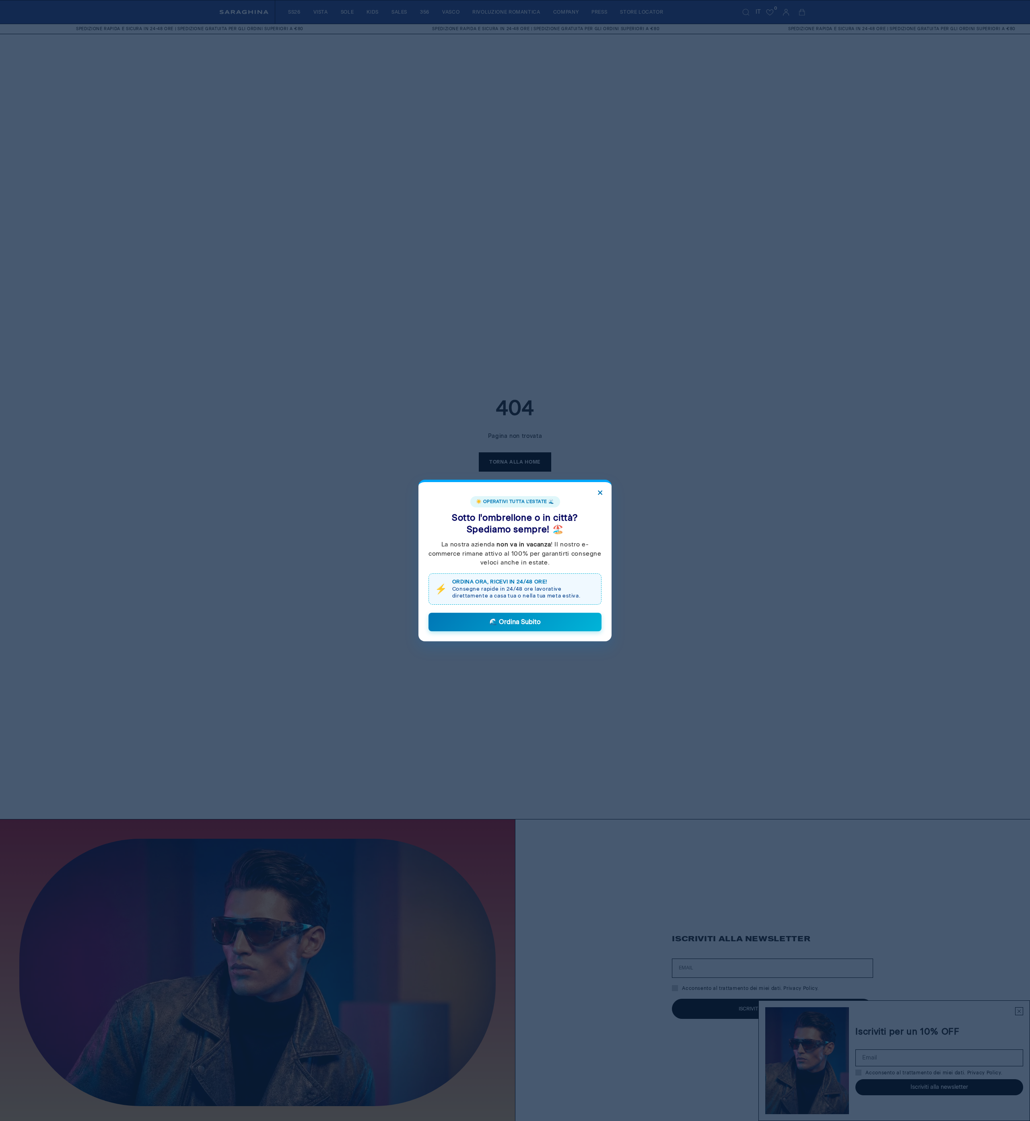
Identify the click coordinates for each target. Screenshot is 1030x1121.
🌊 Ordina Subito (515, 622)
